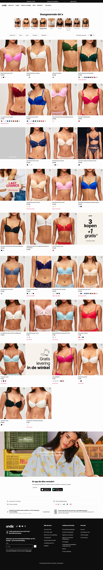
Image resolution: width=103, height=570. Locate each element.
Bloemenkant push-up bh (7, 73)
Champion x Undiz (31, 1)
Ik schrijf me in (46, 511)
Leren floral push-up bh (57, 246)
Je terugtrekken (47, 537)
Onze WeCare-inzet (85, 532)
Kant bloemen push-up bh (58, 202)
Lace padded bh (56, 376)
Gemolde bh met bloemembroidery (34, 420)
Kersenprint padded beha (84, 117)
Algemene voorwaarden (67, 535)
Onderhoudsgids (84, 535)
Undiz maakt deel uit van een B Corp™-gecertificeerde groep (72, 510)
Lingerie (48, 9)
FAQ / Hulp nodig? (48, 532)
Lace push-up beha (56, 73)
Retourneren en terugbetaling (50, 535)
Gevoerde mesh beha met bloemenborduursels (12, 246)
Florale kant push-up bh (32, 289)
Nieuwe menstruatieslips (52, 1)
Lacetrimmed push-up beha (32, 73)
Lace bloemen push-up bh (7, 117)
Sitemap (64, 548)
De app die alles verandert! (50, 540)
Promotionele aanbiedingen (68, 529)
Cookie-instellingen (66, 551)
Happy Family (73, 1)
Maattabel (46, 545)
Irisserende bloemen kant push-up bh (61, 333)
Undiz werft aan (84, 537)
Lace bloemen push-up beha (33, 202)
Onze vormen (57, 9)
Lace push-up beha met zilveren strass (87, 160)
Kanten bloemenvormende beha (85, 73)
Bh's (52, 9)
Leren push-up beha (83, 333)
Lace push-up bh (4, 376)
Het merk (83, 529)
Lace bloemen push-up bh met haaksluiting (11, 333)
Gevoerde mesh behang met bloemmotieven (88, 202)
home (44, 9)
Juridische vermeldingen (67, 532)
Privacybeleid (65, 541)
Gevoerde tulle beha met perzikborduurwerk (62, 117)
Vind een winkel (47, 529)
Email (7, 543)
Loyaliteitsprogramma (49, 543)
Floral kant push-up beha (32, 117)
